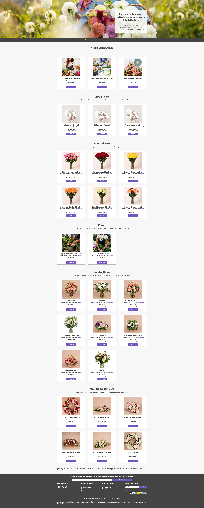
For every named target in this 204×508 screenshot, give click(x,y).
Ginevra (106, 497)
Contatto (143, 4)
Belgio (93, 498)
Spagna (108, 498)
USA (112, 498)
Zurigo (114, 497)
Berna (98, 497)
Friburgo (102, 497)
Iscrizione (122, 479)
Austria (104, 498)
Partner (104, 486)
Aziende (114, 4)
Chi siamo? (134, 4)
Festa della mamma (106, 487)
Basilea (94, 497)
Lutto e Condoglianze (107, 488)
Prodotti (107, 4)
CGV (81, 486)
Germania (97, 498)
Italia (101, 498)
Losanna (110, 497)
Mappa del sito (83, 490)
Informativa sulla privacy (85, 487)
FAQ (81, 488)
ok (143, 486)
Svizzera (89, 498)
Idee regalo (104, 490)
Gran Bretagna (117, 498)
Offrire (71, 87)
